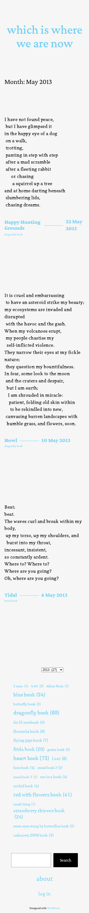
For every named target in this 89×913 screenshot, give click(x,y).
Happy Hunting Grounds (22, 225)
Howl (10, 440)
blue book (29, 695)
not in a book (53, 776)
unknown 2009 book (33, 835)
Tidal (10, 595)
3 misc (20, 686)
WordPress (53, 908)
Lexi (59, 758)
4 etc (37, 686)
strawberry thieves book (39, 813)
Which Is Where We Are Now (44, 36)
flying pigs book (30, 740)
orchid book (26, 786)
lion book (24, 767)
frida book (28, 749)
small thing (24, 804)
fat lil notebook (29, 722)
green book (58, 749)
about (44, 878)
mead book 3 (25, 777)
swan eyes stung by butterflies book (43, 826)
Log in (44, 893)
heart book (10, 600)
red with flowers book (42, 795)
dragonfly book (13, 234)
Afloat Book (57, 686)
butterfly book (27, 704)
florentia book (29, 731)
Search (65, 860)
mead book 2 (50, 767)
